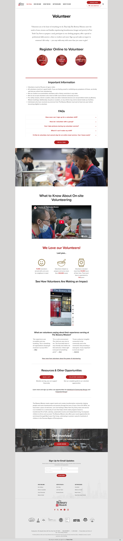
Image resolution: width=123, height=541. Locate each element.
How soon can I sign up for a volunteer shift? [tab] (61, 117)
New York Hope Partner (80, 495)
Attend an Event (78, 489)
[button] (37, 4)
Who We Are (41, 484)
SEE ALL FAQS (61, 142)
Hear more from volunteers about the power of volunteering (61, 358)
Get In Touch (59, 484)
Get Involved (78, 484)
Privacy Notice (82, 531)
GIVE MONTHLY (94, 5)
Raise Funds (78, 492)
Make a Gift (46, 377)
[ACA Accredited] (31, 520)
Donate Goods (59, 492)
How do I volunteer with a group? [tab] (61, 122)
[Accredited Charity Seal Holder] (38, 520)
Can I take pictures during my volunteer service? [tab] (61, 126)
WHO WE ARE (37, 4)
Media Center (41, 495)
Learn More (61, 444)
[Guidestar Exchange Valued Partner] (67, 520)
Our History (40, 487)
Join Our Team (59, 489)
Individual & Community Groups (77, 390)
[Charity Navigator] (43, 520)
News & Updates (42, 489)
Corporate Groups (61, 392)
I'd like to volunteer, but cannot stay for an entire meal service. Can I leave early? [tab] (61, 135)
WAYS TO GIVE (67, 4)
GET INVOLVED (57, 4)
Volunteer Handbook (76, 377)
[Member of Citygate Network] (52, 520)
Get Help (29, 4)
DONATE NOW (94, 2)
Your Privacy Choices (62, 532)
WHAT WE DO (46, 4)
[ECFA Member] (61, 520)
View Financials (41, 492)
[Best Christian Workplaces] (85, 520)
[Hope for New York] (76, 520)
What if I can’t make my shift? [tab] (61, 131)
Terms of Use (69, 539)
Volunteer (77, 487)
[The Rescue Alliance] (92, 520)
